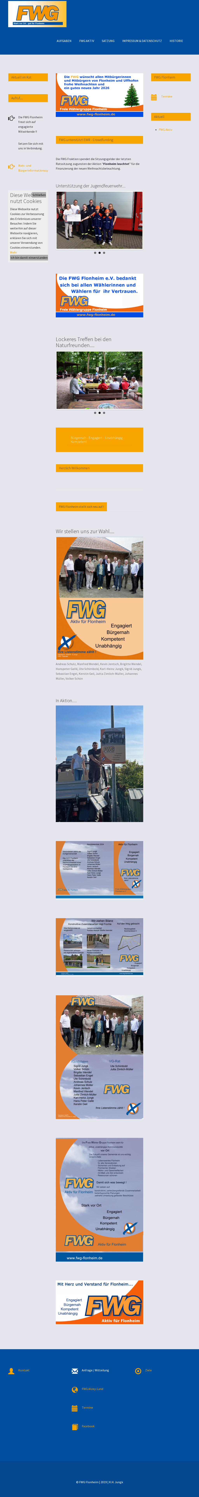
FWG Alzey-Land (92, 1389)
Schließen (39, 195)
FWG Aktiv (165, 129)
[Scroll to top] (186, 1484)
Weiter (148, 220)
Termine (166, 96)
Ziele (148, 1370)
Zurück (51, 220)
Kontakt (24, 1370)
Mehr (13, 252)
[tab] (81, 506)
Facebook (88, 1426)
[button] (64, 40)
